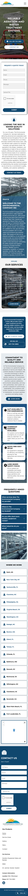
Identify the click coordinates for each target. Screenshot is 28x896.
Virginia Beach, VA (13, 609)
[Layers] (25, 723)
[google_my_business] (3, 883)
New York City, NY (13, 579)
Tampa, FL (10, 647)
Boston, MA (11, 632)
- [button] (3, 725)
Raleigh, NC (11, 624)
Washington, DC (12, 617)
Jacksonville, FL (12, 587)
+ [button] (3, 723)
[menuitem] (14, 833)
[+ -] (14, 732)
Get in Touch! (5, 761)
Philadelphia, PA (12, 602)
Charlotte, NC (11, 594)
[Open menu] (25, 3)
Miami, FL (10, 639)
